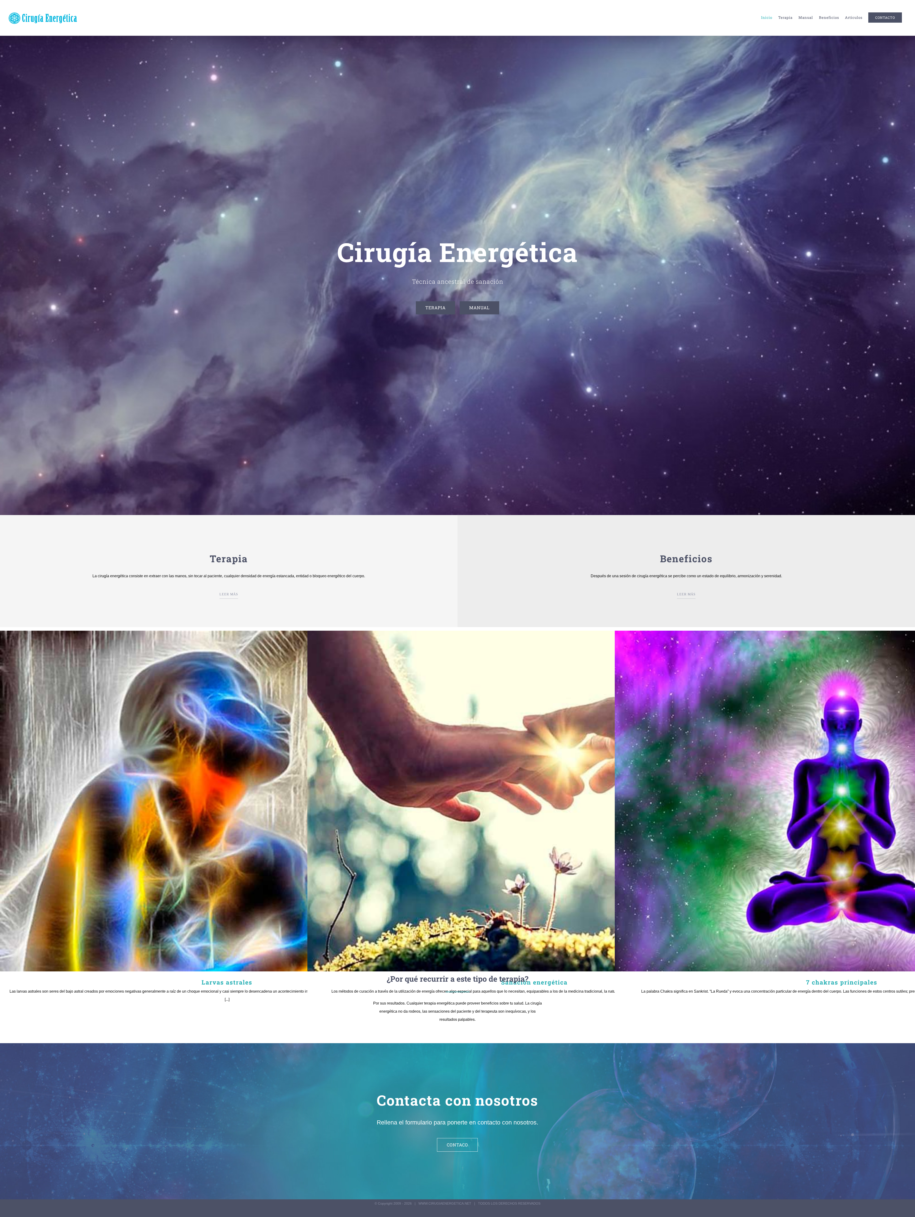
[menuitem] (766, 17)
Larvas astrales (227, 801)
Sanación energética (534, 801)
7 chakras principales (842, 801)
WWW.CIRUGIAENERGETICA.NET (444, 1203)
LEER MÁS (228, 594)
